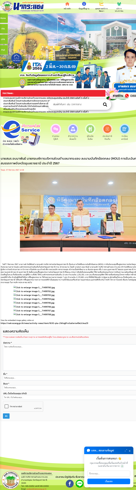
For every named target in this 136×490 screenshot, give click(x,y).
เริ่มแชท (108, 481)
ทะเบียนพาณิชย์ (107, 138)
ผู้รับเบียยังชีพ (73, 138)
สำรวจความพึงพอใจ (56, 138)
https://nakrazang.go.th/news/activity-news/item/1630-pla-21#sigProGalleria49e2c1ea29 (44, 323)
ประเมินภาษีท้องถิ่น (90, 138)
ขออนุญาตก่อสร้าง (124, 138)
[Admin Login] (122, 466)
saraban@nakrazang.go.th (36, 489)
